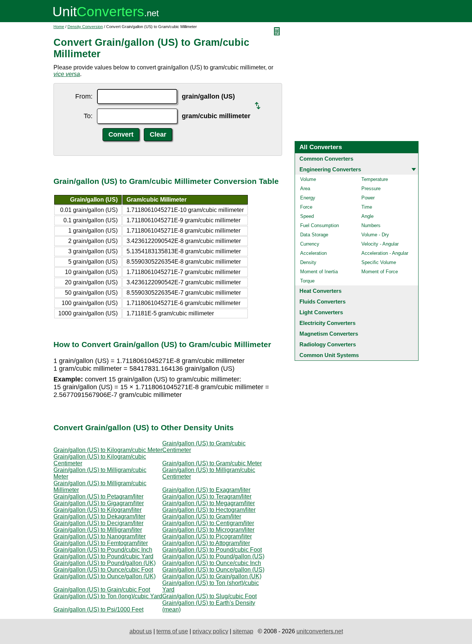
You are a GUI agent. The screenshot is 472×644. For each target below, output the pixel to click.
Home (58, 26)
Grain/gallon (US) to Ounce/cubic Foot (103, 569)
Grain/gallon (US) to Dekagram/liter (99, 516)
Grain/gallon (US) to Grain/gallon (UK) (211, 576)
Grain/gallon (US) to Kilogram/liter (97, 510)
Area (305, 188)
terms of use (172, 631)
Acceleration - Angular (384, 253)
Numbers (371, 225)
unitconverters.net (319, 631)
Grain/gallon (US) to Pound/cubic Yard (103, 556)
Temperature (374, 179)
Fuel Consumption (319, 225)
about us (140, 631)
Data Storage (314, 234)
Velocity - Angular (380, 244)
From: (84, 96)
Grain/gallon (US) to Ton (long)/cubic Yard (107, 596)
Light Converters (321, 312)
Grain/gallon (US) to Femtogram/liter (100, 543)
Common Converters (326, 158)
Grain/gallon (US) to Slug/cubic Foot (209, 596)
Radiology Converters (327, 344)
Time (366, 207)
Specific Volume (378, 262)
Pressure (371, 188)
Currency (309, 244)
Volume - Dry (375, 234)
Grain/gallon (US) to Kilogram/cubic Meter (107, 450)
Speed (307, 216)
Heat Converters (320, 291)
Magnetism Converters (328, 333)
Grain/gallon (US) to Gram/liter (201, 516)
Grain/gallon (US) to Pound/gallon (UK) (104, 563)
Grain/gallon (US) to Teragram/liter (206, 496)
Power (368, 198)
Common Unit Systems (329, 355)
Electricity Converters (327, 323)
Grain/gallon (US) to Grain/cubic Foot (101, 589)
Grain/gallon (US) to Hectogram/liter (209, 510)
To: (88, 116)
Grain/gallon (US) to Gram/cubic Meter (212, 463)
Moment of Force (379, 271)
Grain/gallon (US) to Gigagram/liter (98, 503)
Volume (308, 179)
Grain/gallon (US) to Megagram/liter (208, 503)
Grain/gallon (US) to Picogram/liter (207, 536)
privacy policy (210, 631)
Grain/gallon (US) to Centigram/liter (208, 523)
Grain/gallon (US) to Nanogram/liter (99, 536)
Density (308, 262)
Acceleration (313, 253)
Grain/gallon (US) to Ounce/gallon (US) (213, 569)
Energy (307, 198)
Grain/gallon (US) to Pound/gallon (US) (213, 556)
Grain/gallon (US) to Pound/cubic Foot (212, 550)
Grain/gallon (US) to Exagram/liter (206, 490)
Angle (367, 216)
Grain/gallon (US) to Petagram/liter (98, 496)
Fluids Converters (322, 301)
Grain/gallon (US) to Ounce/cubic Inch (211, 563)
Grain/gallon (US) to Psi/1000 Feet (98, 609)
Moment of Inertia (319, 271)
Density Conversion (85, 26)
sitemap (243, 631)
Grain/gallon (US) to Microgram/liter (208, 530)
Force (306, 207)
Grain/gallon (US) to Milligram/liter (97, 530)
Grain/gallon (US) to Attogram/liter (206, 543)
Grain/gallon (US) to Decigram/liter (98, 523)
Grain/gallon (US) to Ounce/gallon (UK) (104, 576)
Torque (307, 281)
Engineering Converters (330, 169)
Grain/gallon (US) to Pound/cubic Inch (102, 550)
